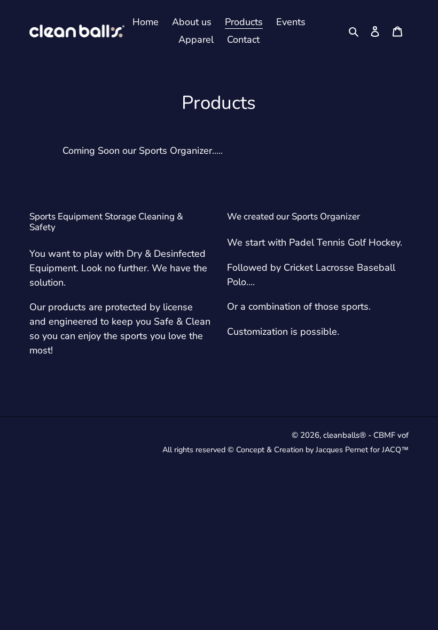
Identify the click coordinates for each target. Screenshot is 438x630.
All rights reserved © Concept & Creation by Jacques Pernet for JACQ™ (285, 449)
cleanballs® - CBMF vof (366, 435)
